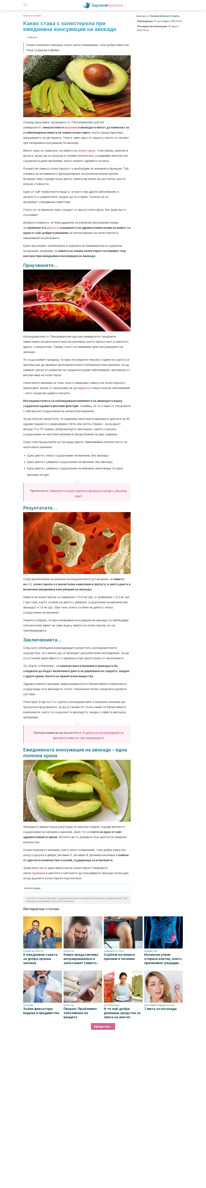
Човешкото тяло (114, 951)
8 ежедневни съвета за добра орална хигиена (40, 959)
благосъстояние (32, 15)
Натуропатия (111, 1005)
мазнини (71, 127)
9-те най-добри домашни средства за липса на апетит (122, 1013)
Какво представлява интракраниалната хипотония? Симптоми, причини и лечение (83, 959)
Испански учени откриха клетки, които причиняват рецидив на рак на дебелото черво (163, 959)
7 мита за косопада (160, 1009)
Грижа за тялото (33, 951)
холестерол (86, 150)
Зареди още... (103, 1026)
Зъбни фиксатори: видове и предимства (41, 1011)
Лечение (28, 1005)
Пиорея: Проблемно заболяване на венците (80, 1013)
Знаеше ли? (151, 951)
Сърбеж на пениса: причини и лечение (120, 957)
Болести (69, 951)
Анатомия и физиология (159, 1005)
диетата (53, 227)
